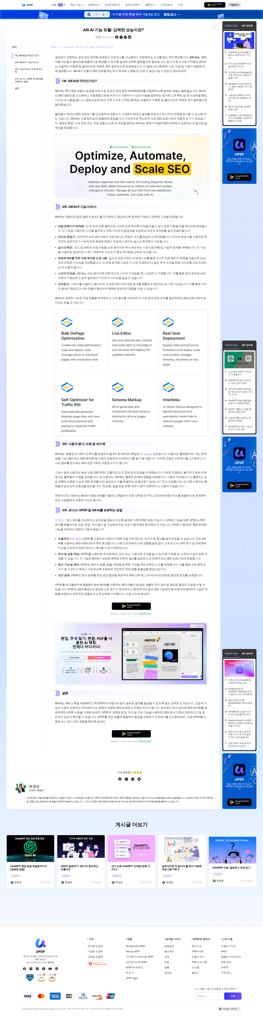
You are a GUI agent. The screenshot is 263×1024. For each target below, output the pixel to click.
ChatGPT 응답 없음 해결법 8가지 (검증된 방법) (239, 402)
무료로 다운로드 (215, 4)
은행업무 (169, 946)
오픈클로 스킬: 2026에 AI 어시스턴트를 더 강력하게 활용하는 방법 (240, 118)
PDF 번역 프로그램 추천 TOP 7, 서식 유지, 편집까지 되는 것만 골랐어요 (239, 734)
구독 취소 (226, 972)
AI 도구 (130, 972)
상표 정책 (119, 1009)
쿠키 (102, 1009)
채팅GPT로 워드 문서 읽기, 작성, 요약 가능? (239, 381)
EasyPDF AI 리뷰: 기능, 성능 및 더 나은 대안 (240, 428)
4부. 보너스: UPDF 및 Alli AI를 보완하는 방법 (29, 80)
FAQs (224, 951)
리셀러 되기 (198, 956)
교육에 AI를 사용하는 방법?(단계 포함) (239, 419)
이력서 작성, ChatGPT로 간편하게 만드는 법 (239, 681)
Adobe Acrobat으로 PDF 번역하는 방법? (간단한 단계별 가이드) (240, 723)
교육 (166, 956)
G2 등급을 (146, 454)
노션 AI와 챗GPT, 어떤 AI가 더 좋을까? (239, 373)
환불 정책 (109, 1009)
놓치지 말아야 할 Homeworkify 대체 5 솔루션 (240, 703)
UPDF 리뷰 (197, 951)
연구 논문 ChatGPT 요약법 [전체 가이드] (239, 65)
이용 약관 (84, 1009)
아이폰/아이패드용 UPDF (139, 956)
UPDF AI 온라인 (134, 967)
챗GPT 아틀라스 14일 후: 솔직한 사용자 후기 (240, 410)
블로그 (195, 972)
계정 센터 (226, 962)
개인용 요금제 (95, 946)
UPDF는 (60, 520)
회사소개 (197, 946)
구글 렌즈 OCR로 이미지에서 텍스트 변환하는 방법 (239, 98)
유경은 (98, 37)
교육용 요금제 (95, 956)
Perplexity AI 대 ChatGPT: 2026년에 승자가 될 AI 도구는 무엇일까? (240, 692)
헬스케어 (169, 951)
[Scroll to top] (256, 1017)
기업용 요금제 (95, 951)
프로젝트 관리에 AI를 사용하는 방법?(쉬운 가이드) (239, 55)
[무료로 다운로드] (214, 5)
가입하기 (234, 4)
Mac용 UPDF (133, 951)
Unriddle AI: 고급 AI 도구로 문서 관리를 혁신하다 (239, 713)
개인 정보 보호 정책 (71, 1009)
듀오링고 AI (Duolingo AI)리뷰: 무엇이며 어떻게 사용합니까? (240, 75)
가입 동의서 (94, 1009)
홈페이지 (56, 47)
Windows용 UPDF (135, 946)
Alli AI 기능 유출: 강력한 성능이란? (239, 108)
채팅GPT (68, 47)
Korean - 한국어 (230, 1009)
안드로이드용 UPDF (136, 962)
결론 (17, 88)
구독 (233, 996)
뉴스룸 (195, 967)
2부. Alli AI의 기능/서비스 (27, 62)
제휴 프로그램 (199, 962)
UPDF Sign (132, 978)
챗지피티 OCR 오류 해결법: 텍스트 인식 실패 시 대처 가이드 (240, 392)
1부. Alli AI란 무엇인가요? (27, 55)
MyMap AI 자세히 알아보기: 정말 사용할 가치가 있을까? (240, 87)
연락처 (224, 967)
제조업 (168, 972)
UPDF (29, 4)
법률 (166, 967)
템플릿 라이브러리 (231, 956)
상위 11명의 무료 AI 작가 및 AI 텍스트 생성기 (239, 744)
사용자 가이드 (228, 946)
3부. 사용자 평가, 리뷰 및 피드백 (29, 70)
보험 (166, 962)
